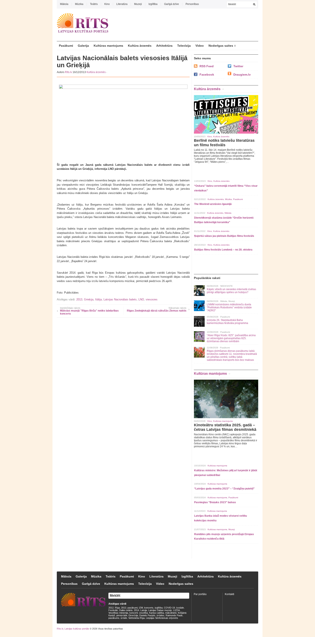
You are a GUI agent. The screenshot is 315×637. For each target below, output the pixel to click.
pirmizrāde (121, 615)
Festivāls (113, 610)
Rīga (117, 607)
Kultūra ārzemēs (140, 45)
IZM (141, 607)
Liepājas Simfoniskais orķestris (162, 618)
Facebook (207, 74)
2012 (111, 607)
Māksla (64, 4)
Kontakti (229, 594)
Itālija (98, 299)
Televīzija (184, 45)
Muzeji (138, 4)
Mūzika (79, 4)
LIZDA (176, 610)
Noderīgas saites (220, 45)
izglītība (159, 607)
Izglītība (153, 4)
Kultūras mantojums (108, 45)
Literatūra (122, 4)
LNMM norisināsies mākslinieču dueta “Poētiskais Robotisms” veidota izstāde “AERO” (229, 307)
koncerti (133, 613)
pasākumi (133, 607)
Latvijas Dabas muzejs (160, 610)
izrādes (160, 615)
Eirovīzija (133, 615)
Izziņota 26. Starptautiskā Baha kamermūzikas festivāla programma (227, 322)
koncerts (148, 607)
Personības (192, 4)
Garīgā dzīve (171, 4)
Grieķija (88, 299)
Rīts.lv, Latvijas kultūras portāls (73, 628)
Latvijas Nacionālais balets (120, 299)
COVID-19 (169, 607)
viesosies (152, 299)
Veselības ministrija (118, 613)
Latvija (143, 610)
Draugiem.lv (242, 74)
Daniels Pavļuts (147, 615)
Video (199, 45)
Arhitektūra (164, 45)
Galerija (83, 45)
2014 (136, 610)
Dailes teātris (126, 610)
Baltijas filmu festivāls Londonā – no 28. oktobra (223, 249)
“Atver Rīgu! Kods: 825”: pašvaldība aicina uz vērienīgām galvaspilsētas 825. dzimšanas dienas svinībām (231, 338)
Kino (107, 4)
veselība (143, 613)
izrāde (124, 618)
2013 (79, 299)
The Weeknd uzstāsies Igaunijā (213, 204)
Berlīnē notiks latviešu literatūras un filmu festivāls (224, 142)
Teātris (94, 4)
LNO (141, 299)
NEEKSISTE (226, 286)
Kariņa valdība (156, 613)
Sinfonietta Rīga (136, 618)
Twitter (238, 66)
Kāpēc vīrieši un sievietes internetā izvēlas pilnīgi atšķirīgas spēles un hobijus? (231, 291)
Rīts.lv (68, 72)
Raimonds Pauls (174, 615)
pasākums (113, 618)
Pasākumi (66, 45)
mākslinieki (171, 613)
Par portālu (200, 594)
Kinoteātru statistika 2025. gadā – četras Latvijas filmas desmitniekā (225, 427)
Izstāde (180, 607)
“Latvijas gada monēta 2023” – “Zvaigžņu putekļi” (224, 488)
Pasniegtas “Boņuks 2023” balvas (215, 502)
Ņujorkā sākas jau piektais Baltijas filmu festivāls (224, 235)
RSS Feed (207, 66)
